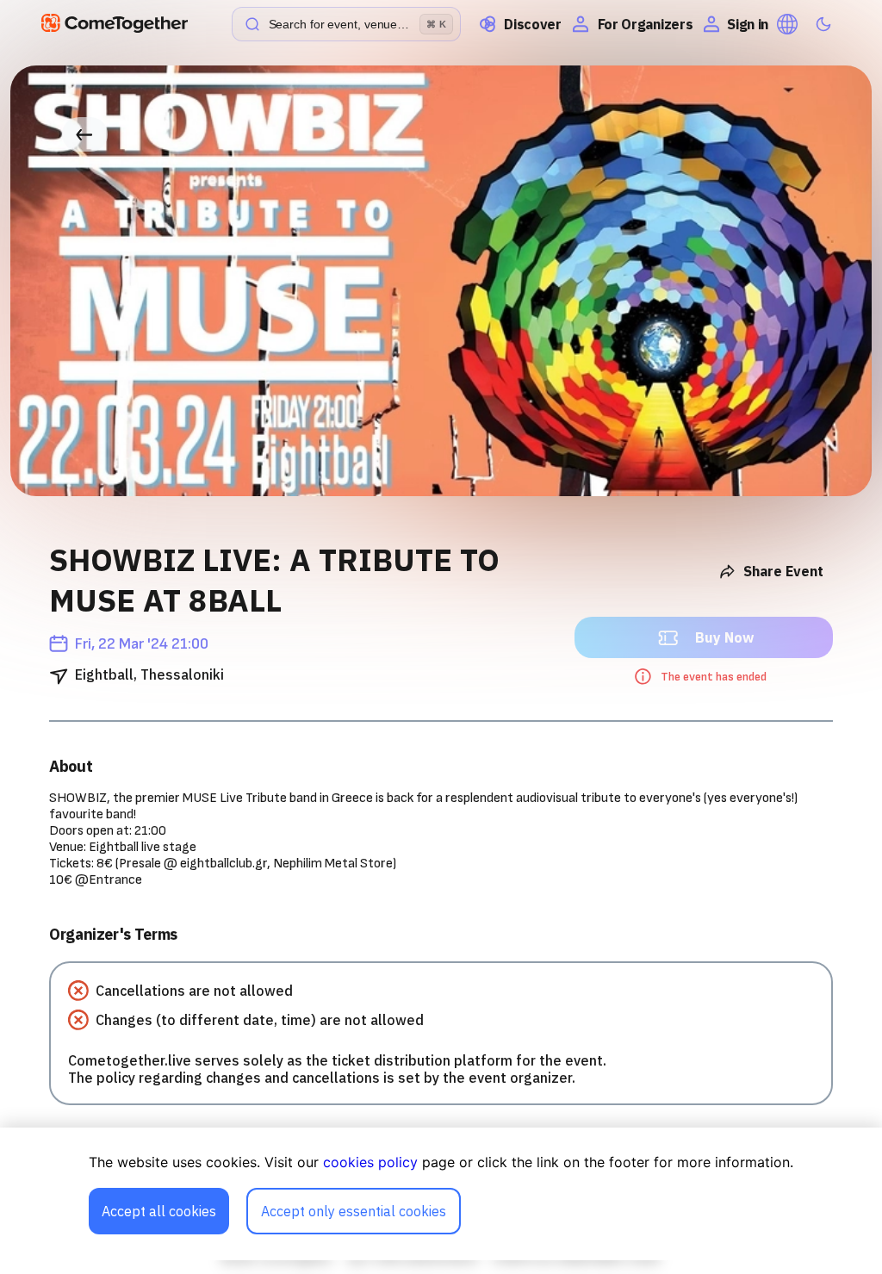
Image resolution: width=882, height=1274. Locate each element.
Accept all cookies (159, 1211)
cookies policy (370, 1162)
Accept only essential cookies (353, 1211)
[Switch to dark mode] (823, 24)
